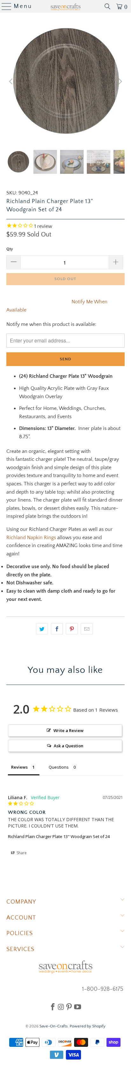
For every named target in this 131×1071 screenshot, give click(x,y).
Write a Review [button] (68, 730)
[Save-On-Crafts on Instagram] (61, 1006)
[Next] (120, 81)
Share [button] (21, 853)
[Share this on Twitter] (42, 629)
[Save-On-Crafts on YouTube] (77, 1006)
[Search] (107, 6)
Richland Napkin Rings (31, 537)
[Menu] (4, 6)
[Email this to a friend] (87, 629)
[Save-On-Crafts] (65, 6)
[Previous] (11, 81)
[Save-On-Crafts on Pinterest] (69, 1006)
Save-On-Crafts (53, 1026)
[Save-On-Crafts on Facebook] (52, 1006)
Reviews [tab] (19, 767)
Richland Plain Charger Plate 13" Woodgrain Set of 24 (59, 836)
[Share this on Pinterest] (72, 629)
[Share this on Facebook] (57, 629)
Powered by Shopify (88, 1026)
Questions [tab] (59, 767)
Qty (9, 249)
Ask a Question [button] (68, 746)
